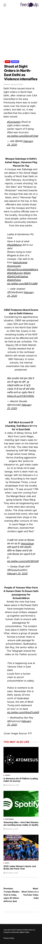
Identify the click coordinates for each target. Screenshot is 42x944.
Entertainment (9, 819)
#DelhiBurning (15, 273)
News (7, 61)
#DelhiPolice (14, 280)
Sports (7, 863)
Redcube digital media (20, 932)
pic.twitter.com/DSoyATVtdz (22, 136)
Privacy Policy (9, 938)
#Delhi (27, 273)
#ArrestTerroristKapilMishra (22, 269)
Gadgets (7, 775)
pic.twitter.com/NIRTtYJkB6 (22, 283)
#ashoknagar (20, 262)
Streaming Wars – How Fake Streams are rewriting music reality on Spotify (21, 823)
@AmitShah (27, 543)
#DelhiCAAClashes (17, 276)
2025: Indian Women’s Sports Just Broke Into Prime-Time (20, 867)
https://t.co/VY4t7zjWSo (20, 396)
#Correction (13, 121)
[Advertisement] (21, 36)
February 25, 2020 (17, 573)
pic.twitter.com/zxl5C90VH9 (22, 561)
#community (14, 266)
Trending (15, 61)
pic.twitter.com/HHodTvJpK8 (23, 712)
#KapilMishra (14, 244)
